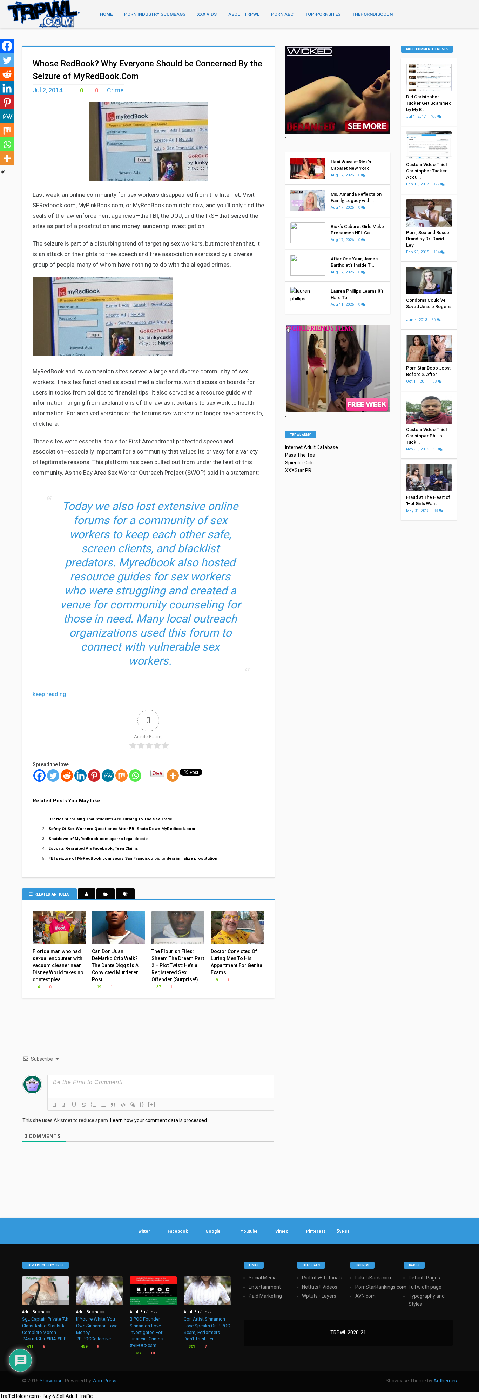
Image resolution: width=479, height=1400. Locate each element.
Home (106, 14)
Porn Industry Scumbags (154, 14)
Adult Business (36, 1312)
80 (434, 320)
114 (436, 252)
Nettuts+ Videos (319, 1287)
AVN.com (365, 1296)
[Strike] (84, 1105)
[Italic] (64, 1105)
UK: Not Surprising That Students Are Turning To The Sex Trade (110, 818)
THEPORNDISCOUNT (374, 14)
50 (435, 381)
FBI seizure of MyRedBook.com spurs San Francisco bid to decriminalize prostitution (132, 858)
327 (137, 1353)
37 (158, 987)
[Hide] (3, 172)
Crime (115, 90)
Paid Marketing (265, 1296)
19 (98, 987)
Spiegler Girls (299, 462)
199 (436, 184)
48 (436, 511)
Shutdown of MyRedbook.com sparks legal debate (98, 838)
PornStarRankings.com (380, 1287)
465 (433, 116)
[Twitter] (53, 775)
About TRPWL (243, 14)
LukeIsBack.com (373, 1278)
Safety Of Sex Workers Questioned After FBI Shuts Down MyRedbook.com (121, 828)
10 (152, 1353)
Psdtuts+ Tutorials (322, 1278)
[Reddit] (67, 775)
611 (29, 1346)
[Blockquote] (113, 1105)
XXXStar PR (298, 470)
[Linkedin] (80, 775)
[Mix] (121, 775)
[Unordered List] (103, 1105)
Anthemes (445, 1380)
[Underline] (74, 1105)
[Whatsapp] (135, 775)
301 (191, 1346)
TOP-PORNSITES (322, 14)
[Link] (133, 1105)
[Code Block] (123, 1105)
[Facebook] (39, 775)
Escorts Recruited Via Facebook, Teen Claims (93, 848)
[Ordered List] (94, 1105)
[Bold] (54, 1105)
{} (142, 1104)
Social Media (263, 1278)
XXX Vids (207, 14)
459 (83, 1346)
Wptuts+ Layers (319, 1296)
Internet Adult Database (311, 447)
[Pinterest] (94, 775)
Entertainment (265, 1287)
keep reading (49, 693)
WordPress (104, 1380)
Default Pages (424, 1278)
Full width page (425, 1287)
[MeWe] (108, 775)
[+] (152, 1104)
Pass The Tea (300, 455)
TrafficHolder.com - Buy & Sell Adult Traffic (46, 1396)
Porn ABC (282, 14)
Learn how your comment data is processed (158, 1120)
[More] (173, 775)
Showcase (51, 1380)
